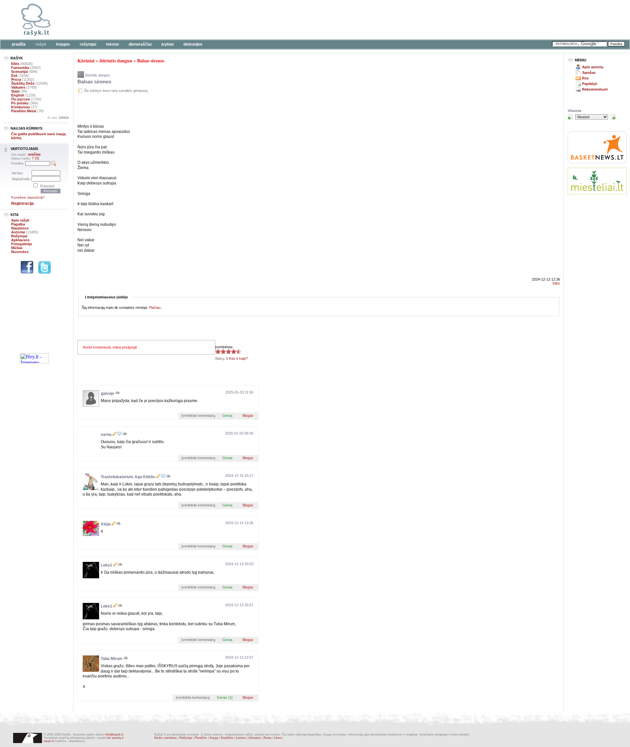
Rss (585, 78)
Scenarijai (19, 72)
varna (106, 434)
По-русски (20, 99)
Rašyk (40, 44)
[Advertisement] (202, 19)
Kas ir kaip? (238, 358)
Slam (15, 91)
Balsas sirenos (150, 60)
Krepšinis (227, 737)
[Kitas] (613, 116)
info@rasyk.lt (114, 734)
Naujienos (20, 228)
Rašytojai (88, 44)
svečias (34, 154)
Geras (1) (225, 697)
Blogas (247, 415)
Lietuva (241, 737)
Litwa (277, 737)
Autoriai (18, 232)
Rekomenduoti (595, 89)
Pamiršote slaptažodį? (28, 197)
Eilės (15, 64)
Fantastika (20, 68)
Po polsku (20, 103)
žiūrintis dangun (115, 60)
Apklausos (20, 240)
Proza (16, 79)
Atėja (106, 524)
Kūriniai (85, 60)
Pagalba (18, 224)
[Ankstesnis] (570, 116)
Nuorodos (20, 252)
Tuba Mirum (111, 658)
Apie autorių (592, 67)
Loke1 (106, 565)
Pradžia (19, 44)
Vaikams (18, 87)
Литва (267, 737)
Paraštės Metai (23, 111)
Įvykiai (167, 44)
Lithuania (254, 737)
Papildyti (589, 84)
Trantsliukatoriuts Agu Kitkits (128, 477)
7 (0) (35, 158)
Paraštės (201, 737)
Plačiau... (156, 307)
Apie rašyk (20, 220)
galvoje (107, 393)
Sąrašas (589, 73)
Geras (227, 415)
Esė (14, 75)
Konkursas (20, 107)
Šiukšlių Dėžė (22, 83)
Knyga (214, 737)
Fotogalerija (21, 244)
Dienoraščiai (140, 44)
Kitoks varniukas (165, 737)
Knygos (63, 44)
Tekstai (112, 44)
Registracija (22, 203)
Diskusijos (192, 44)
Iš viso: (58, 117)
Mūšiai (16, 248)
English (17, 95)
